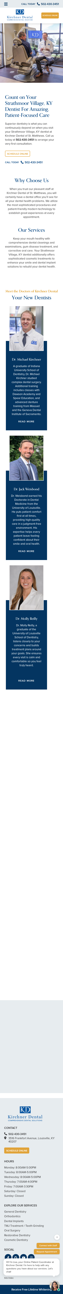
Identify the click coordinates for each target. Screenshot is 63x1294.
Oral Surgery (12, 1230)
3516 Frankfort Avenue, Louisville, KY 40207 (31, 1140)
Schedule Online (50, 15)
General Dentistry (22, 770)
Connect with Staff (48, 1245)
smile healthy (43, 755)
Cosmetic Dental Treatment (28, 789)
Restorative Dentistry (24, 811)
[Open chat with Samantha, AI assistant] (55, 1286)
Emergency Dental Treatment (29, 830)
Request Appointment (47, 1251)
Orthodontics (19, 849)
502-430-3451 (25, 140)
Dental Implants (21, 867)
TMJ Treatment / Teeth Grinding (24, 1226)
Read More (26, 421)
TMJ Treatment (20, 889)
